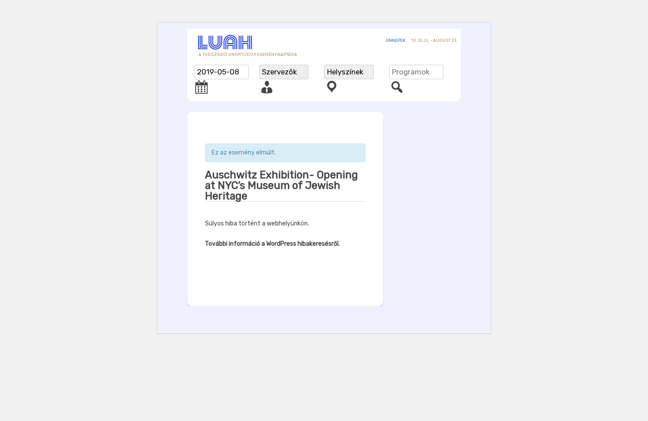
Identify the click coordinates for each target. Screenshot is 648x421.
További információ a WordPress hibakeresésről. (272, 243)
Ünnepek (396, 40)
